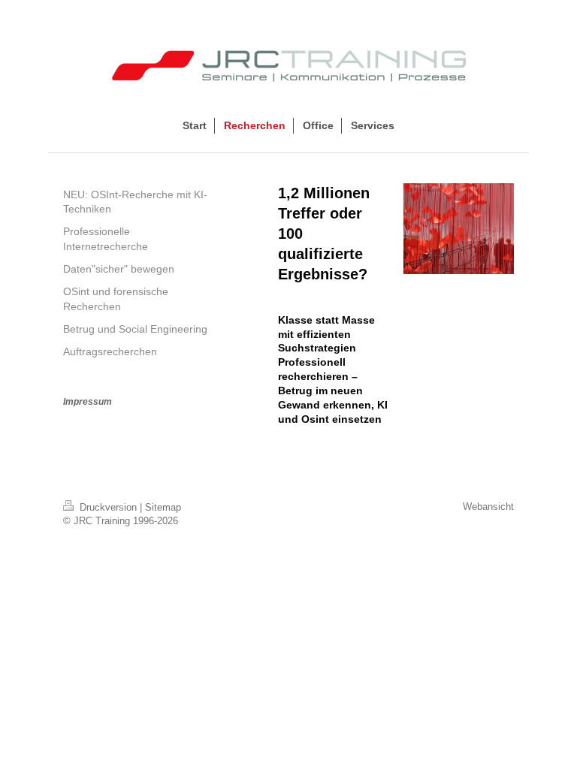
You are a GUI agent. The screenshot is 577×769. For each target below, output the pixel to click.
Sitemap (163, 507)
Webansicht (488, 506)
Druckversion (108, 507)
